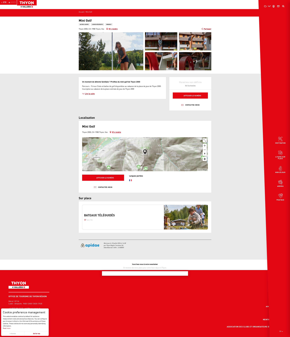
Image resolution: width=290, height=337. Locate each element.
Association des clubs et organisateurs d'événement (254, 327)
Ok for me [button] (36, 334)
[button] (283, 6)
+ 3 (195, 61)
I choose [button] (13, 334)
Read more (6, 328)
